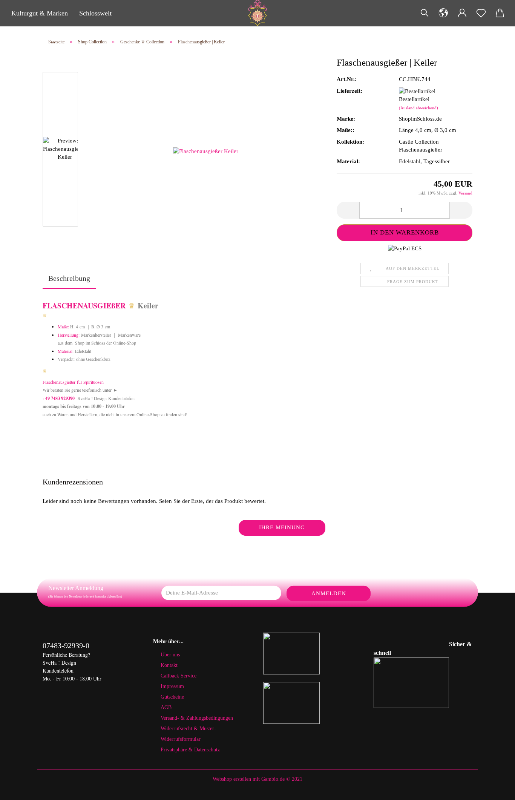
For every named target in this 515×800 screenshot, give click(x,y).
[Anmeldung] (462, 13)
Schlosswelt (95, 13)
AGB (166, 707)
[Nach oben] (494, 789)
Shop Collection (33, 39)
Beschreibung (69, 278)
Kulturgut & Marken (39, 13)
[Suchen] (424, 13)
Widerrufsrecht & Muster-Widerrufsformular (188, 734)
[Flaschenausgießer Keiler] (205, 151)
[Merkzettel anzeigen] (481, 13)
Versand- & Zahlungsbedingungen (197, 718)
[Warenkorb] (499, 13)
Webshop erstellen (232, 779)
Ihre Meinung (282, 527)
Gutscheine (172, 697)
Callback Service (178, 676)
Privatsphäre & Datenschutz (190, 749)
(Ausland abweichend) (418, 108)
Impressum (172, 686)
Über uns (170, 654)
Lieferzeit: (349, 91)
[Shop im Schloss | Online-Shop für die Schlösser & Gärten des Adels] (257, 13)
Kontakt (169, 665)
